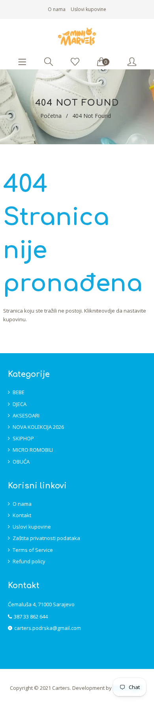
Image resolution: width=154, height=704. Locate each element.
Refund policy (29, 561)
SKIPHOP (23, 438)
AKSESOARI (26, 415)
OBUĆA (21, 461)
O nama (57, 9)
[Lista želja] (75, 62)
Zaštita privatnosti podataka (46, 538)
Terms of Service (33, 549)
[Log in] (132, 62)
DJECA (19, 404)
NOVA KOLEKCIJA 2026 (38, 426)
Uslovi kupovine (88, 9)
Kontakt (22, 515)
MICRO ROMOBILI (33, 449)
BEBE (18, 392)
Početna (51, 115)
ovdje (108, 310)
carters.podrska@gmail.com (47, 627)
